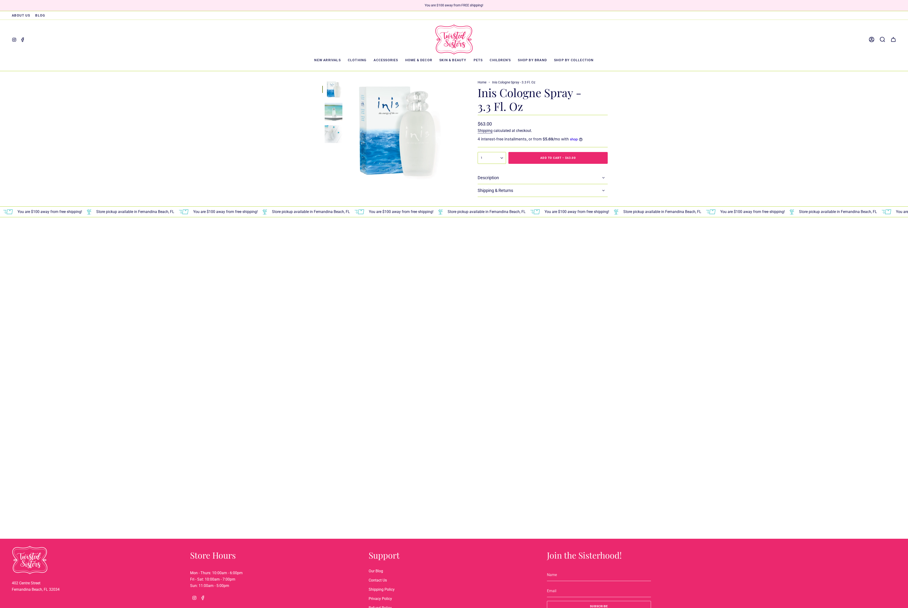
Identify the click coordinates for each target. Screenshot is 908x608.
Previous (347, 130)
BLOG (40, 15)
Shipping (485, 130)
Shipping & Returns (495, 190)
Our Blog (376, 571)
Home (482, 82)
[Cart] (893, 39)
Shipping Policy (382, 589)
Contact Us (378, 580)
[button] (357, 60)
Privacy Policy (380, 598)
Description (488, 177)
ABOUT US (21, 15)
